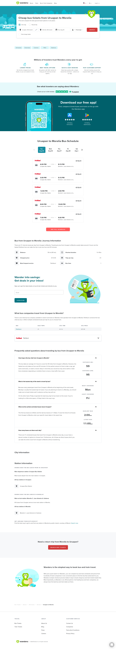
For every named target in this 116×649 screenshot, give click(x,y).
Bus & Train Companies (46, 3)
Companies (69, 626)
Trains (36, 3)
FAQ (44, 47)
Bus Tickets (18, 604)
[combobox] (26, 30)
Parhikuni (18, 329)
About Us (44, 623)
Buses (31, 3)
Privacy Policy (70, 633)
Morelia (39, 604)
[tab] (24, 26)
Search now (74, 523)
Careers (43, 633)
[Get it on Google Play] (87, 115)
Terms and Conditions (72, 630)
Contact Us (69, 623)
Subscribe (21, 300)
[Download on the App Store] (70, 115)
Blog (55, 3)
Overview (27, 47)
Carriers (36, 47)
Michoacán (32, 604)
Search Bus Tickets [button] (58, 547)
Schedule (18, 47)
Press (42, 630)
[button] (84, 3)
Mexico (25, 604)
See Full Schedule (58, 229)
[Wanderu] (22, 3)
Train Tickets (18, 626)
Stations (53, 47)
